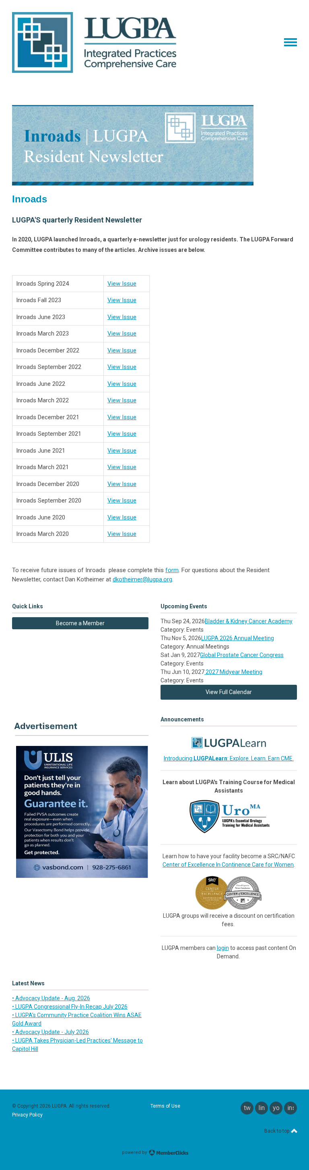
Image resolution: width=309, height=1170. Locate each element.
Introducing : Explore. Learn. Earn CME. (229, 758)
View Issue (121, 283)
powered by (135, 1152)
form (172, 570)
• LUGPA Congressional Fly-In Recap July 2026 (70, 1006)
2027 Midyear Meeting (233, 672)
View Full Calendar (229, 692)
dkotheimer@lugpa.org (142, 579)
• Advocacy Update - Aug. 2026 (51, 998)
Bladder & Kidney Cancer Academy (249, 621)
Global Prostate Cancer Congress (242, 655)
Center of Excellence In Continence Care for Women (228, 864)
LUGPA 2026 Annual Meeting (237, 638)
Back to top (277, 1131)
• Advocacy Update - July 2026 (50, 1032)
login (223, 948)
